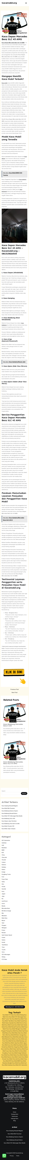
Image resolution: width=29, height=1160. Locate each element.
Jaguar (3, 893)
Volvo (3, 952)
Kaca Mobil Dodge (16, 1053)
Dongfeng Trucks (6, 874)
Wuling (3, 957)
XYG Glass (4, 959)
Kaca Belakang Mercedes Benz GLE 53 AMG (13, 762)
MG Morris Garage (6, 910)
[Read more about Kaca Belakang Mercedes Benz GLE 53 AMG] (14, 750)
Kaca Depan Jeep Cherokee (9, 821)
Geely (3, 881)
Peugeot (4, 925)
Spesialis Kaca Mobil (14, 1023)
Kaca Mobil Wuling (19, 1015)
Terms (17, 1155)
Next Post (14, 692)
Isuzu (3, 891)
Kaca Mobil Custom (17, 1057)
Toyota (3, 949)
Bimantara (4, 847)
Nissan (3, 920)
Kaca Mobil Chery (22, 1059)
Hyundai (4, 889)
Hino (3, 884)
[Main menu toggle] (26, 3)
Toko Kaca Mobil (13, 1019)
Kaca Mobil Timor (22, 1019)
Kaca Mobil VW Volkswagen (16, 1017)
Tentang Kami (14, 1114)
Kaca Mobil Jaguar (22, 1043)
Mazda (3, 906)
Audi (3, 845)
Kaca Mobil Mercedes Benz (17, 1037)
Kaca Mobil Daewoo (6, 1057)
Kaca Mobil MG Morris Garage (16, 1035)
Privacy (12, 1155)
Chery (3, 855)
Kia (2, 898)
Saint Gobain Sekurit (7, 935)
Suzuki (3, 942)
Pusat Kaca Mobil (20, 1027)
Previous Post (14, 689)
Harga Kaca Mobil (18, 1047)
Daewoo (4, 864)
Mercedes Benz (6, 908)
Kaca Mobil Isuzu (6, 1045)
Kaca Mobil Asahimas (7, 1065)
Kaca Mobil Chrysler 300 (8, 826)
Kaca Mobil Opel (20, 1031)
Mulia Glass (4, 918)
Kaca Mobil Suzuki (19, 1021)
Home (14, 1112)
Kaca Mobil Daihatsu (22, 1055)
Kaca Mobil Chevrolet (12, 1059)
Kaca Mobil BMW (15, 1061)
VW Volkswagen (6, 954)
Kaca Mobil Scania (9, 1025)
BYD (3, 852)
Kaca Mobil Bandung (19, 1041)
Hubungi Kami (14, 1118)
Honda (3, 886)
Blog (14, 1120)
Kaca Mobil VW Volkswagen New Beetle (12, 816)
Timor (3, 947)
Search (3, 791)
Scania (3, 937)
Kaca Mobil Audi (22, 1063)
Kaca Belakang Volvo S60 (8, 818)
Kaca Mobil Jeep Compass (8, 828)
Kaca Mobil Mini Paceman (8, 808)
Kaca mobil (4, 83)
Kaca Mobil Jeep (12, 1043)
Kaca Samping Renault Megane (10, 805)
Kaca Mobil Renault (10, 1027)
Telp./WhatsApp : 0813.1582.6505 (14, 1089)
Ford (3, 876)
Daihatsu (4, 867)
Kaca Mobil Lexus (13, 1039)
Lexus (3, 903)
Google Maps (15, 1091)
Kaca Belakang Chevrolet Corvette (10, 823)
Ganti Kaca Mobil (20, 1049)
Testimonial (15, 1116)
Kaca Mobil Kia (9, 1041)
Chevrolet (4, 857)
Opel (3, 923)
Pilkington (4, 927)
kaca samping (22, 179)
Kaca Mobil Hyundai (16, 1045)
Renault (3, 932)
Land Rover (5, 901)
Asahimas (4, 842)
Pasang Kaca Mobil (11, 1031)
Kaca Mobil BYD (7, 1061)
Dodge (3, 872)
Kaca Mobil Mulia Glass (15, 1033)
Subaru (3, 940)
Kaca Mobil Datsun (12, 1055)
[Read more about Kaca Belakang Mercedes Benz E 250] (14, 712)
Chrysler (4, 859)
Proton (3, 930)
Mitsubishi (4, 915)
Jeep (3, 896)
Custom (3, 862)
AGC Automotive (6, 840)
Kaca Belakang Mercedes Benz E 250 (13, 725)
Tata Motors (5, 944)
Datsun (3, 869)
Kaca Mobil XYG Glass (8, 1015)
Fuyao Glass (5, 879)
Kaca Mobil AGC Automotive (20, 1065)
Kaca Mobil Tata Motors (8, 1021)
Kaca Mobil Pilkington (15, 1029)
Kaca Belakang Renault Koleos (9, 813)
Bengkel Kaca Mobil (13, 1063)
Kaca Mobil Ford (16, 1051)
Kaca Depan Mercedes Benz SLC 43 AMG (13, 42)
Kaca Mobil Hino (9, 1047)
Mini (3, 913)
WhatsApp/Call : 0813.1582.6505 (14, 1007)
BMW (3, 850)
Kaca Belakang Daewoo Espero (10, 810)
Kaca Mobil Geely (11, 1049)
